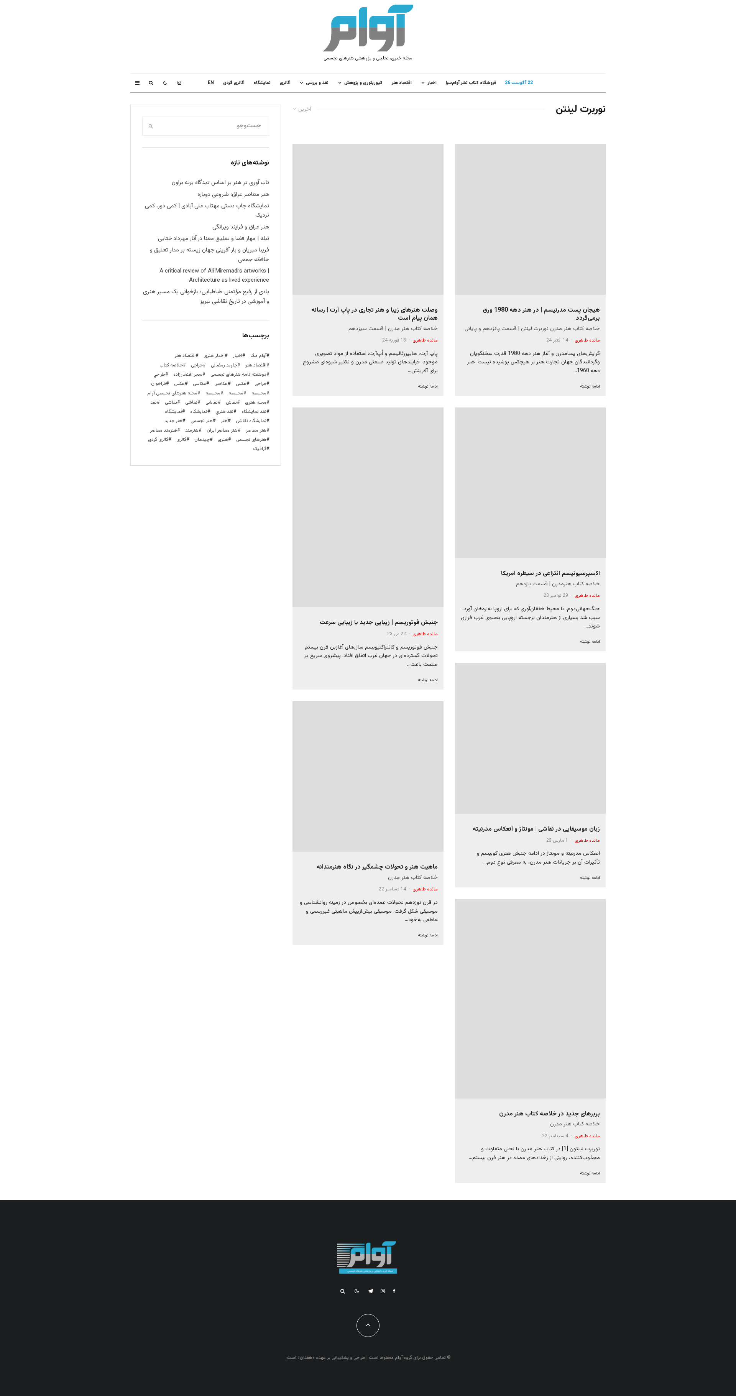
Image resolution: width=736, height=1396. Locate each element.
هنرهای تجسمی (251, 439)
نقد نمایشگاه (254, 411)
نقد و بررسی (317, 82)
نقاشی (211, 402)
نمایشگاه (173, 411)
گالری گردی (233, 82)
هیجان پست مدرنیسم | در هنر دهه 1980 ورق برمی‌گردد (541, 314)
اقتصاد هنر (402, 82)
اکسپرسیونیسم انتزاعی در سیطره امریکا (550, 574)
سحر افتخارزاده (187, 374)
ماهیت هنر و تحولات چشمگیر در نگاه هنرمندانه (377, 867)
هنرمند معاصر (163, 430)
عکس (179, 383)
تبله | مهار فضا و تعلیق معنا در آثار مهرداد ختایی (213, 238)
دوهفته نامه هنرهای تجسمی (238, 374)
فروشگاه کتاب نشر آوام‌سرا (471, 82)
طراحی (260, 383)
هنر (224, 420)
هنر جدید (173, 420)
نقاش (231, 402)
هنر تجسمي (202, 420)
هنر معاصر (256, 430)
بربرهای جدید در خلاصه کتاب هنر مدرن (549, 1114)
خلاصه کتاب (171, 365)
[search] (151, 126)
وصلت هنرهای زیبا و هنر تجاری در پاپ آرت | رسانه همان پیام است (374, 314)
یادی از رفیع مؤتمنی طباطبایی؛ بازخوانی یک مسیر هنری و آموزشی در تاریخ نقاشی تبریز (206, 296)
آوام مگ (258, 355)
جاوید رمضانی (224, 365)
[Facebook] (394, 1291)
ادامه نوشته (590, 386)
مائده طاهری (587, 340)
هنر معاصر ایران (222, 430)
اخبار (432, 82)
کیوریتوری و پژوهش (363, 82)
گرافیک (259, 448)
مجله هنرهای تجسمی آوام (172, 393)
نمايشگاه (262, 82)
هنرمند (192, 430)
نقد (153, 402)
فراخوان (158, 383)
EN (211, 82)
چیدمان (202, 439)
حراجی (197, 365)
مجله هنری (255, 402)
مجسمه (258, 393)
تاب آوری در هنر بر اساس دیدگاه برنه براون (220, 182)
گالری (285, 82)
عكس (241, 383)
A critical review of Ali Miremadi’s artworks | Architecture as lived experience (214, 276)
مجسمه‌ (212, 393)
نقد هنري (224, 411)
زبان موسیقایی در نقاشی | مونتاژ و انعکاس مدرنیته (536, 829)
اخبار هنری (214, 355)
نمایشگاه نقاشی (251, 420)
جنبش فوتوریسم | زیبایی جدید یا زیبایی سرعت (379, 623)
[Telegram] (370, 1291)
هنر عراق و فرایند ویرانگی (240, 227)
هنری (223, 439)
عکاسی (221, 383)
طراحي (159, 374)
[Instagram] (179, 83)
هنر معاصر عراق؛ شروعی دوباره (233, 194)
